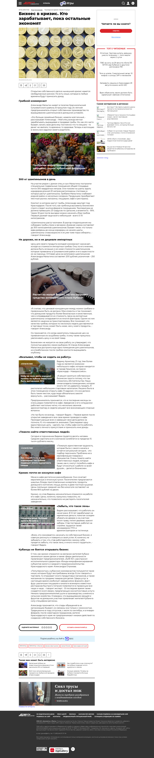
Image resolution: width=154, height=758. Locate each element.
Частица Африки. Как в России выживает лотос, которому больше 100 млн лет (120, 125)
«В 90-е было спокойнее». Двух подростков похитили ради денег (119, 140)
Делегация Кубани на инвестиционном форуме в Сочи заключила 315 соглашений (41, 665)
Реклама (72, 714)
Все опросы (116, 37)
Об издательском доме (45, 714)
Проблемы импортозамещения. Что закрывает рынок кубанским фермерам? (60, 167)
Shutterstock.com (25, 80)
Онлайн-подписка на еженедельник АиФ (112, 714)
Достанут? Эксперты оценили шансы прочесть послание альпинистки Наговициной (121, 109)
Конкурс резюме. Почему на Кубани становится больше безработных (77, 673)
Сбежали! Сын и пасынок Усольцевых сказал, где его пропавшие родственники (121, 117)
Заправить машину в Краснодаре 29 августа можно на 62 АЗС (116, 84)
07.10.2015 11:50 (24, 10)
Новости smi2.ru (27, 706)
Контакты (56, 716)
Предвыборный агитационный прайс (77, 716)
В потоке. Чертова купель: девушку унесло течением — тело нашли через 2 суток (116, 55)
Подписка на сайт (43, 716)
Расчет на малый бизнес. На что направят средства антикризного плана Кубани (60, 296)
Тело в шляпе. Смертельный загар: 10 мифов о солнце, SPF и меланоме (115, 74)
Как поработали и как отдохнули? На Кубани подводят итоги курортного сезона (80, 665)
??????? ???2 (102, 158)
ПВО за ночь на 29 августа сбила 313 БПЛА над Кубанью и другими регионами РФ (116, 65)
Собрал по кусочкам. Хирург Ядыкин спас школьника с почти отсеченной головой (121, 133)
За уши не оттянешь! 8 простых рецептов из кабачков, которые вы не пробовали (121, 149)
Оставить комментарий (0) (77, 627)
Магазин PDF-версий (86, 714)
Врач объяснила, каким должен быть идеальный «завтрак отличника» (116, 94)
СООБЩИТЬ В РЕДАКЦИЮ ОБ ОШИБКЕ (107, 716)
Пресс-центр (61, 714)
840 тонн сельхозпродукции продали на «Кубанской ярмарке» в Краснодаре (42, 673)
